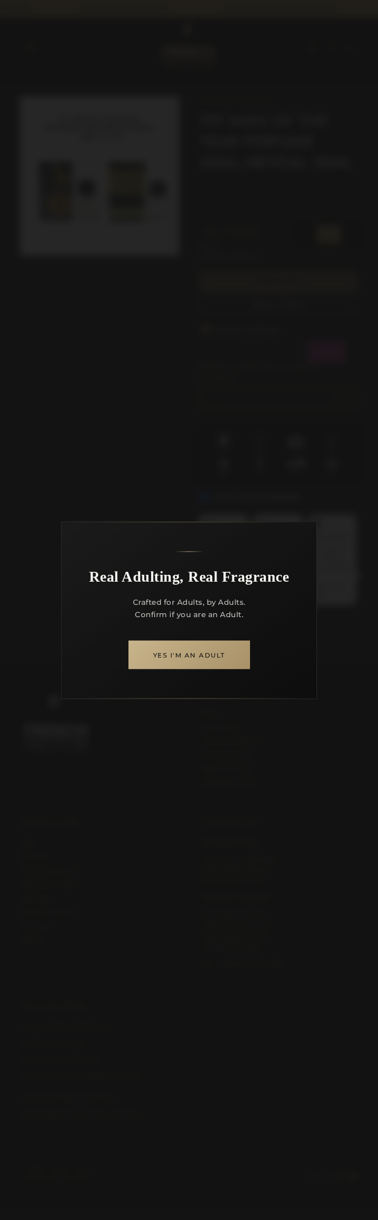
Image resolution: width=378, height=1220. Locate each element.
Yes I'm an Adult (189, 655)
